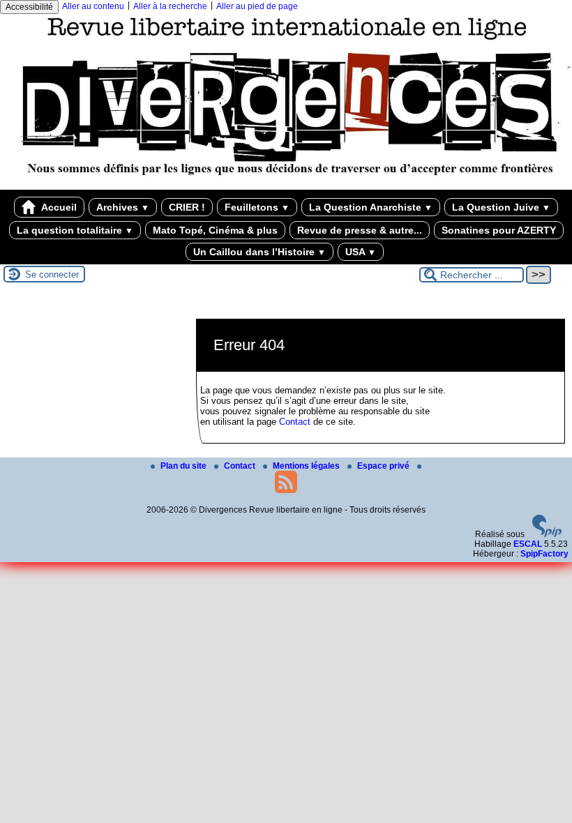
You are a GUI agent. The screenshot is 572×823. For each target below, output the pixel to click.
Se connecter (52, 274)
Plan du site (184, 466)
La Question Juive (501, 207)
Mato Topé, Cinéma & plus (215, 230)
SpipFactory (544, 554)
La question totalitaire (75, 230)
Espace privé (384, 466)
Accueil (58, 207)
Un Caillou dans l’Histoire (259, 251)
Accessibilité (29, 7)
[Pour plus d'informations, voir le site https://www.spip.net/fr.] (547, 534)
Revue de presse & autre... (359, 230)
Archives (122, 207)
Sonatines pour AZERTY (499, 230)
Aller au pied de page (257, 6)
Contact (294, 421)
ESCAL (527, 544)
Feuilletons (257, 207)
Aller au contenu (93, 6)
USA (360, 251)
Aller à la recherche (170, 6)
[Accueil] (286, 185)
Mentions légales (307, 466)
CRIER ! (187, 207)
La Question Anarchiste (370, 207)
